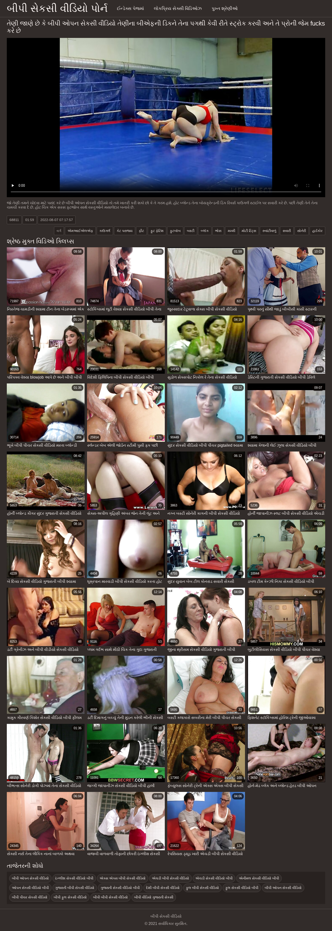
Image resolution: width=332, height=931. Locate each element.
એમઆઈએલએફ (80, 231)
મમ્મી (231, 231)
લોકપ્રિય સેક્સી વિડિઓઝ (178, 8)
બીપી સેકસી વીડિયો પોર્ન (57, 8)
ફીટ (141, 231)
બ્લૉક (205, 231)
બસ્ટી (190, 231)
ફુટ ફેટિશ (157, 231)
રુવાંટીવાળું (269, 231)
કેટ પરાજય (124, 231)
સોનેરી (301, 231)
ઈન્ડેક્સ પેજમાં (130, 8)
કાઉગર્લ (104, 231)
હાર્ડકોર (317, 231)
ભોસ (218, 231)
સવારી (287, 231)
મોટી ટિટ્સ (249, 231)
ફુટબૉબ (175, 231)
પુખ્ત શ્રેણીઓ (225, 8)
